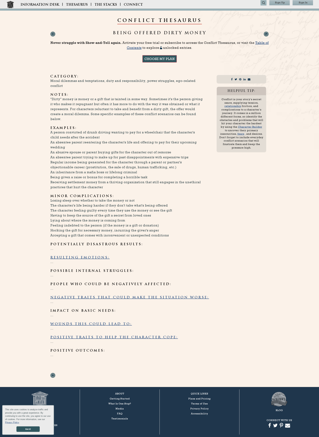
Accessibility (199, 413)
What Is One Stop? (119, 403)
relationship (232, 106)
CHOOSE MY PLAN (159, 59)
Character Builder (250, 126)
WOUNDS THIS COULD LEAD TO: (91, 324)
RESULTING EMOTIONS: (80, 257)
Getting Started (120, 398)
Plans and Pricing (199, 398)
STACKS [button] (106, 4)
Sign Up (280, 2)
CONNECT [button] (133, 4)
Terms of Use (199, 403)
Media (119, 408)
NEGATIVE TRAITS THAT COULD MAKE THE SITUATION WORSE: (129, 297)
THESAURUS (77, 4)
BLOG (279, 410)
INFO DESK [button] (40, 4)
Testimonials (119, 418)
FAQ (119, 413)
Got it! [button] (28, 429)
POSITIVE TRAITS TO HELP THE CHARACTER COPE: (114, 337)
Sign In (303, 2)
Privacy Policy (12, 422)
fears (240, 133)
